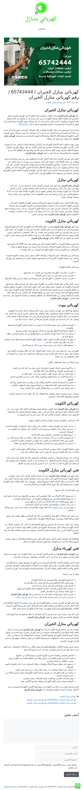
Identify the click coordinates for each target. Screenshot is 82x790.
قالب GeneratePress (12, 787)
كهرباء (60, 194)
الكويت (50, 227)
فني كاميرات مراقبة (62, 597)
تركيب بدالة (21, 597)
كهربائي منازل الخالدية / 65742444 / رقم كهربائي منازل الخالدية (51, 703)
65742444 (24, 124)
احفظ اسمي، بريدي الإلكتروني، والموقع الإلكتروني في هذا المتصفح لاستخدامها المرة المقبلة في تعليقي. (40, 766)
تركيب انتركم (33, 597)
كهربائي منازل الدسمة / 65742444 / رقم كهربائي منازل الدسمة (51, 700)
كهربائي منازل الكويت (60, 507)
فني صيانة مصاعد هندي (47, 345)
